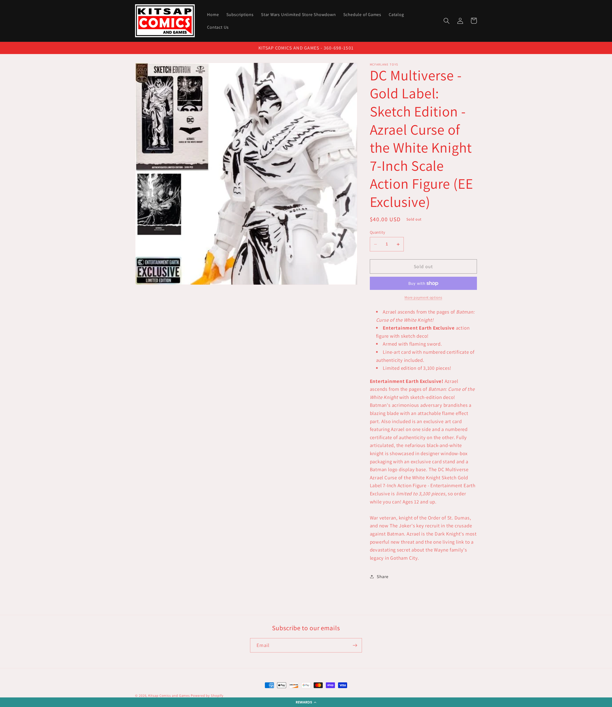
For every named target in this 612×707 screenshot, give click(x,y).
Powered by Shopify (207, 695)
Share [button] (382, 576)
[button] (306, 702)
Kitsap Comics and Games (169, 695)
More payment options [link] (423, 297)
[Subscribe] (355, 645)
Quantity (377, 232)
